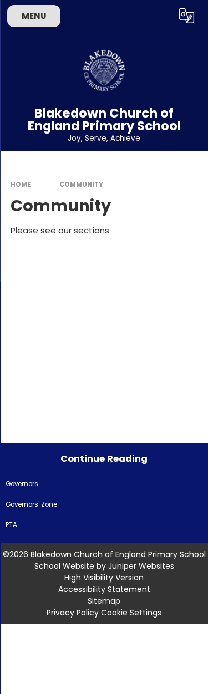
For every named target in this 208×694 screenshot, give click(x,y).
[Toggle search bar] (160, 16)
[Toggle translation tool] (187, 16)
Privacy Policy (73, 612)
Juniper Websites (141, 565)
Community (81, 184)
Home (21, 184)
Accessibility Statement (104, 589)
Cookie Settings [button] (131, 612)
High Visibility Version (104, 577)
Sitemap (104, 600)
